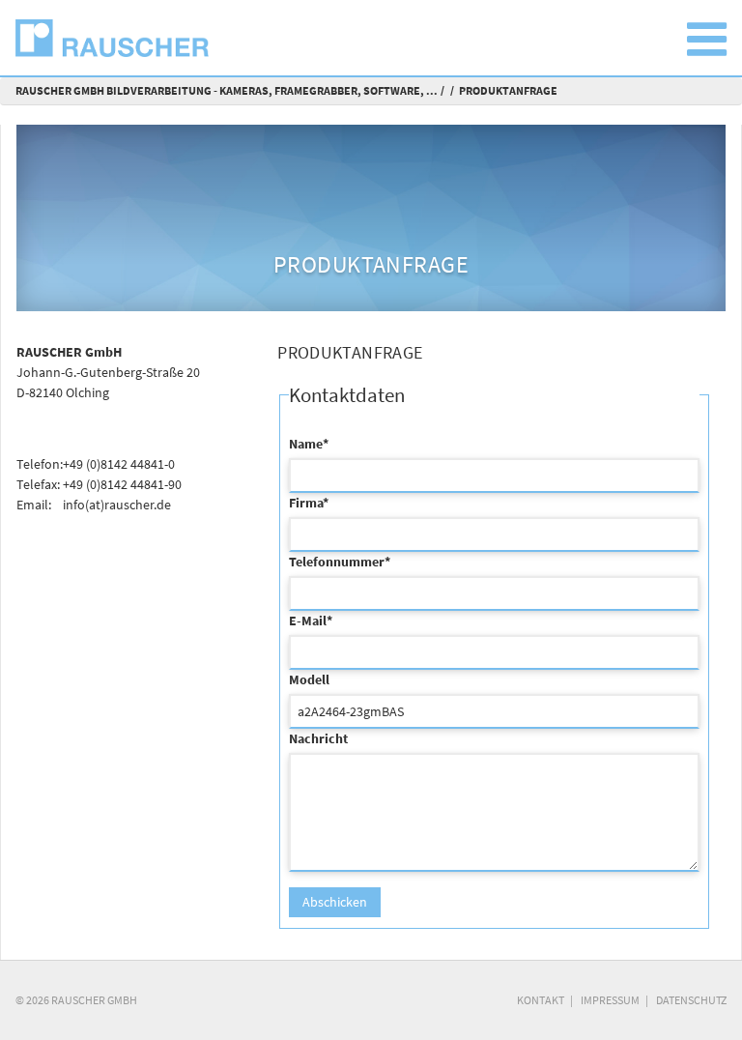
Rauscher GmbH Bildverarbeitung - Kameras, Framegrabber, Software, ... (226, 90)
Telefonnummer (339, 561)
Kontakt (540, 1000)
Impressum (610, 1000)
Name (308, 443)
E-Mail (310, 620)
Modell (309, 679)
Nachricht (318, 738)
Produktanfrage (508, 90)
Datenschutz (691, 1000)
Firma (308, 502)
